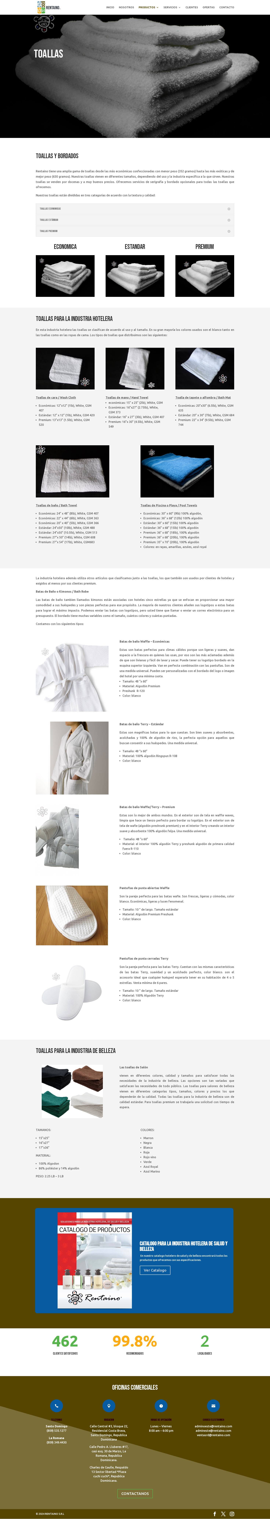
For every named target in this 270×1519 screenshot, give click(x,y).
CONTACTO (226, 7)
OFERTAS (209, 7)
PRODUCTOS (147, 7)
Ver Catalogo (155, 1270)
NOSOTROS (126, 7)
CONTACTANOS (135, 1493)
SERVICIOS (170, 7)
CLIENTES (192, 7)
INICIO (110, 7)
